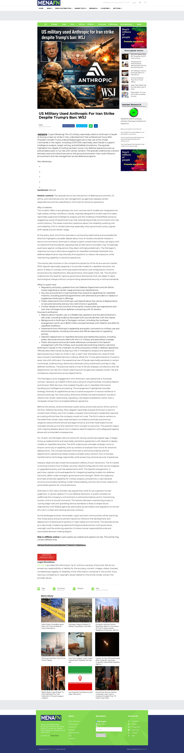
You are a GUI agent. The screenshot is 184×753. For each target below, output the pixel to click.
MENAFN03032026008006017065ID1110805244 (61, 545)
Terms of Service (73, 721)
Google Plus (136, 727)
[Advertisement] (93, 15)
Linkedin (135, 733)
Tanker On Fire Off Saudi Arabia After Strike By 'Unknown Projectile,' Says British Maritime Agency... (108, 661)
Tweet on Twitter (81, 125)
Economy (102, 24)
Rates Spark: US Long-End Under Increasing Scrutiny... (138, 94)
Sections (117, 8)
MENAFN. (52, 749)
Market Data (80, 8)
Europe (54, 24)
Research (93, 8)
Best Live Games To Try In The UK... (131, 129)
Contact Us (72, 727)
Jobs (69, 736)
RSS (133, 736)
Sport (138, 24)
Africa (81, 24)
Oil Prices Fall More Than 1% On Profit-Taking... (137, 80)
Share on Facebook (68, 125)
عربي (134, 2)
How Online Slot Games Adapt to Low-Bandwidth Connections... (133, 133)
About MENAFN (73, 733)
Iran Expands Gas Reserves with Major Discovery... (81, 693)
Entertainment (123, 24)
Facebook (135, 721)
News (49, 8)
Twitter (134, 724)
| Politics (90, 24)
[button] (140, 2)
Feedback (71, 738)
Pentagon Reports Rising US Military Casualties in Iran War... (80, 625)
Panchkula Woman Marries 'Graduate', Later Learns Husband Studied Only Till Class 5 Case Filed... (106, 695)
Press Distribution (63, 8)
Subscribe (101, 735)
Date (41, 125)
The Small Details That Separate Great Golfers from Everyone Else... (132, 145)
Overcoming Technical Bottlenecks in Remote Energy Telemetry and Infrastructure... (132, 139)
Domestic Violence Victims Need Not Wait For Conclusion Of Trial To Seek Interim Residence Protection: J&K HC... (107, 627)
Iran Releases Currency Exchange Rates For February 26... (138, 72)
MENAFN (42, 134)
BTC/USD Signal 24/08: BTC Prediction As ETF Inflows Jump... (138, 56)
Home (41, 8)
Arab (64, 24)
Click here (54, 736)
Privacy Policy (73, 724)
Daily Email (135, 730)
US (43, 24)
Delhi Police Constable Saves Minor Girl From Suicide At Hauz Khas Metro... (53, 626)
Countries (105, 8)
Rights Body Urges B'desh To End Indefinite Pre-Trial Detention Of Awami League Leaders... (53, 695)
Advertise (71, 730)
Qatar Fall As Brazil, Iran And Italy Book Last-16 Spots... (138, 87)
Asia (72, 24)
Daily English (101, 721)
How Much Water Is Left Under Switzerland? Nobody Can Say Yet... (81, 660)
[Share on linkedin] (96, 126)
